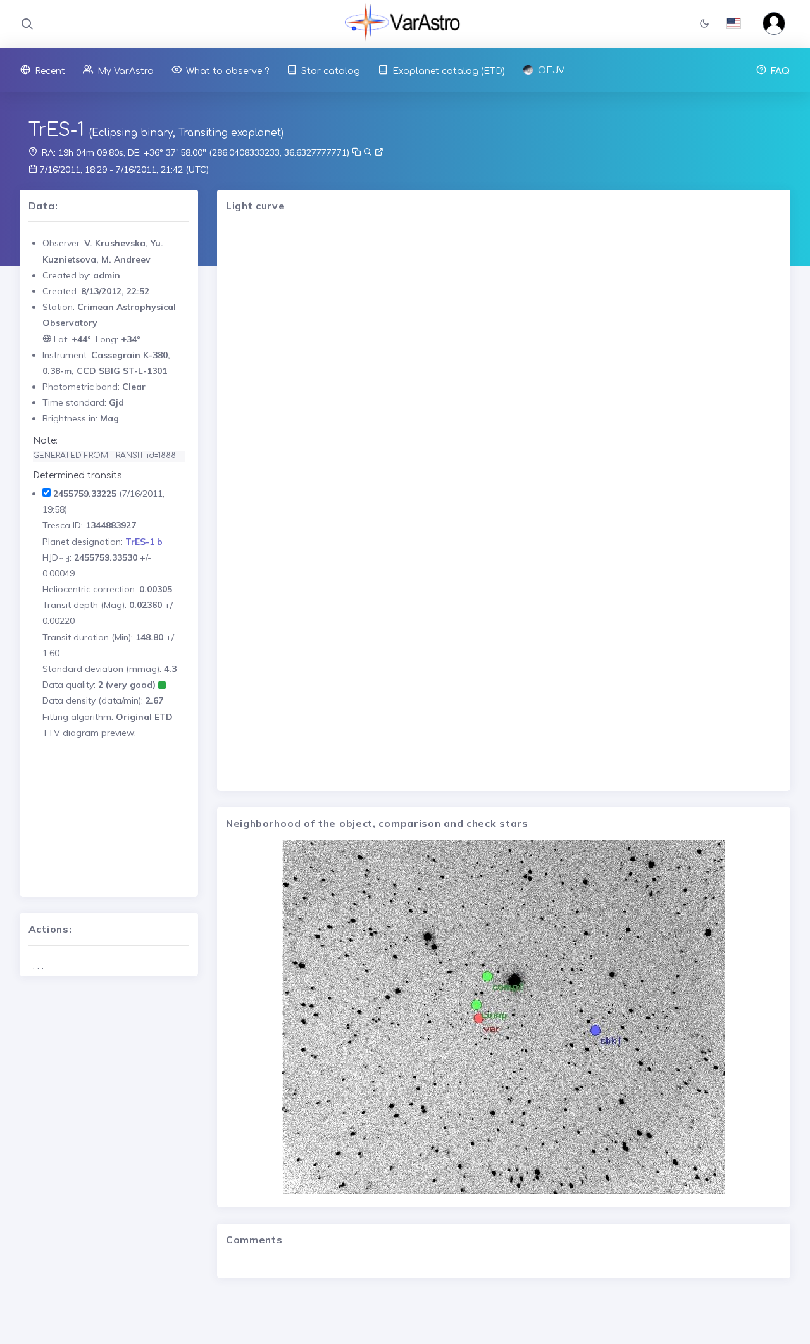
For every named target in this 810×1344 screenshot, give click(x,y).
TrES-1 (56, 130)
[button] (704, 24)
